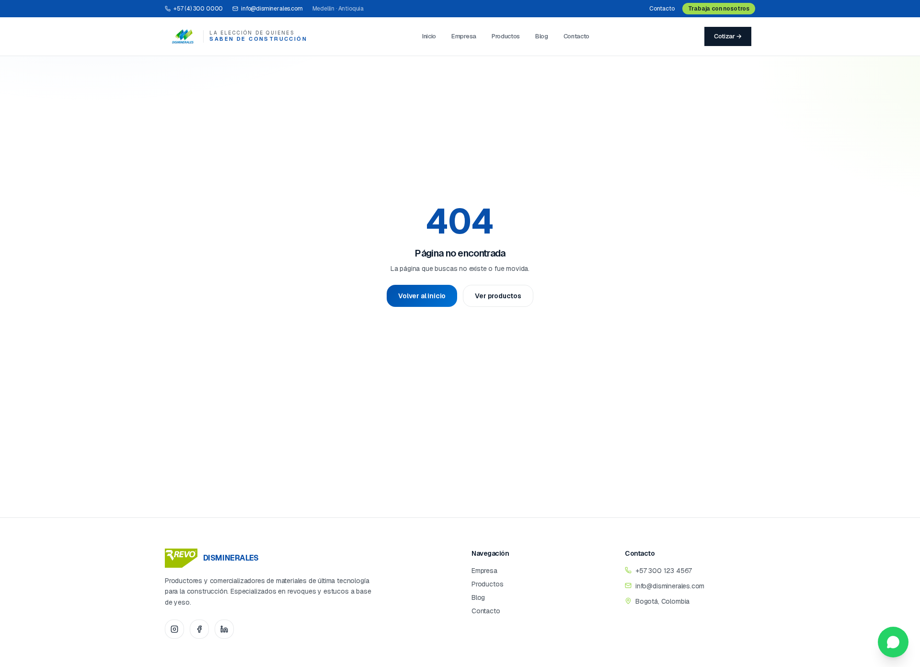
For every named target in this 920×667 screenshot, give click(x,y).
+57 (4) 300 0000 (198, 8)
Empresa (463, 36)
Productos (506, 36)
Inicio (429, 36)
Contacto (662, 8)
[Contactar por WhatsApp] (893, 642)
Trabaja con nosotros (718, 8)
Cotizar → (728, 36)
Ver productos (498, 296)
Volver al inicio (422, 296)
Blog (541, 36)
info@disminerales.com (271, 8)
